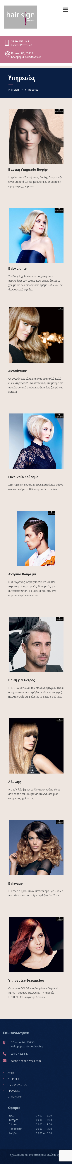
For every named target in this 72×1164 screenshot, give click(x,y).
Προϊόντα (14, 1090)
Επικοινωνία (15, 1096)
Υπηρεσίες (13, 1079)
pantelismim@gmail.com (26, 1061)
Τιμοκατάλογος (17, 1084)
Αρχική (11, 1073)
